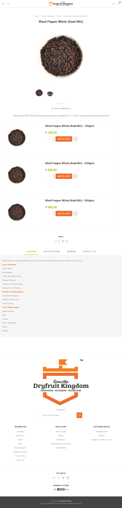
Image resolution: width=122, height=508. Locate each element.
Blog (20, 444)
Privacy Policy (20, 456)
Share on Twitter (55, 241)
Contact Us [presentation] (89, 251)
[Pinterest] (63, 478)
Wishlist (102, 436)
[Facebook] (59, 478)
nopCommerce (65, 501)
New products (20, 448)
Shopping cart (101, 431)
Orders (61, 436)
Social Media (61, 448)
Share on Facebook (59, 241)
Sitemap (20, 431)
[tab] (31, 252)
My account (61, 431)
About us (20, 460)
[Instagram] (68, 478)
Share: (61, 237)
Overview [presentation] (31, 251)
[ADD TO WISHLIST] (75, 139)
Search (20, 440)
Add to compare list (62, 108)
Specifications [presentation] (51, 251)
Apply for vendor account (102, 440)
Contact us (20, 436)
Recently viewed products (61, 444)
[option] (39, 93)
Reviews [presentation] (71, 251)
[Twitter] (54, 478)
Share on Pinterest (63, 241)
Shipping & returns (20, 452)
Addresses (61, 440)
